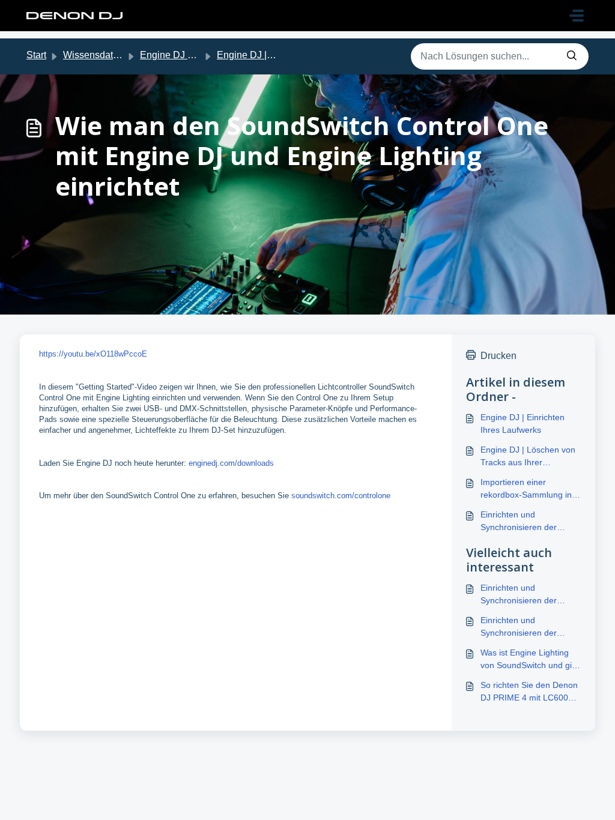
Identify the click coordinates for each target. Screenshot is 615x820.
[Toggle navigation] (577, 15)
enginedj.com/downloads (231, 463)
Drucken (498, 356)
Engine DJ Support (180, 55)
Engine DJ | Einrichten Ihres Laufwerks (522, 423)
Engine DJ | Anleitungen (268, 55)
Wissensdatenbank (104, 55)
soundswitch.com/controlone (340, 495)
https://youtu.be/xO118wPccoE (93, 353)
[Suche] (572, 56)
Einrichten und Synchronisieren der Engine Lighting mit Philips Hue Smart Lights (530, 522)
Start (36, 55)
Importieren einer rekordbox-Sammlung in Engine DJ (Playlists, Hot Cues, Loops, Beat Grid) (527, 489)
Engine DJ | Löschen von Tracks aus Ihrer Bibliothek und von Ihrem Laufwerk (527, 457)
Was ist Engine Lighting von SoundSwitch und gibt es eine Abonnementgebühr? (529, 660)
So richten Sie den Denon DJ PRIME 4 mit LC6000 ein (529, 692)
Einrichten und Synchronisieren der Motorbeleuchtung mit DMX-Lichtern (521, 627)
